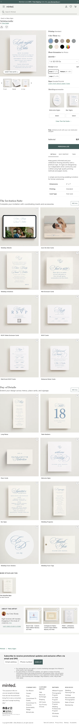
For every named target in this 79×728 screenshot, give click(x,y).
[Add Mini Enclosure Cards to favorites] (77, 253)
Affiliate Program (57, 691)
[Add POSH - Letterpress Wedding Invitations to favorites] (75, 609)
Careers (28, 693)
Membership (69, 705)
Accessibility (73, 722)
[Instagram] (11, 708)
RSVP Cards (45, 335)
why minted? (64, 154)
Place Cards (4, 478)
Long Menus (4, 434)
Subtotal (51, 139)
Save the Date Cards (47, 248)
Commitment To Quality (31, 699)
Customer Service (42, 688)
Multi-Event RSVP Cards (8, 379)
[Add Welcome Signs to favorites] (77, 439)
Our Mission (30, 691)
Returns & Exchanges (42, 696)
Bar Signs (4, 522)
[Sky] (50, 41)
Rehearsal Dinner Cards (48, 379)
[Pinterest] (6, 708)
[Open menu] (3, 6)
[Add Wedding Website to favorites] (37, 209)
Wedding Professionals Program (56, 709)
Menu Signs (12, 648)
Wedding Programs (47, 522)
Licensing (55, 716)
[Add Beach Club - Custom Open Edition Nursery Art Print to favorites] (40, 609)
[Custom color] (68, 46)
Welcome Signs (46, 478)
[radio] (53, 71)
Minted (2, 648)
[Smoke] (62, 41)
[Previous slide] (1, 83)
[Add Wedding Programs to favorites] (77, 483)
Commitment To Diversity (31, 704)
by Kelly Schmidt (4, 597)
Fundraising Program (55, 703)
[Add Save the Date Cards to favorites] (77, 209)
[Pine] (50, 46)
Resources (69, 687)
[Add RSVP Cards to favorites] (77, 296)
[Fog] (73, 41)
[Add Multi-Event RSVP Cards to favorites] (37, 340)
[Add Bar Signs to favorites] (37, 483)
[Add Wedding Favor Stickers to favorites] (37, 527)
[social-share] (1, 27)
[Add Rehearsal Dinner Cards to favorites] (77, 340)
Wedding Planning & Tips (70, 691)
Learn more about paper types (59, 83)
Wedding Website (6, 248)
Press (28, 696)
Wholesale (55, 713)
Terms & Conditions (49, 722)
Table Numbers (45, 434)
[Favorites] (70, 6)
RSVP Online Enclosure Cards (10, 335)
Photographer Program (56, 694)
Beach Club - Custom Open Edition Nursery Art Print (32, 627)
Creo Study (5, 23)
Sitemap (66, 722)
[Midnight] (62, 46)
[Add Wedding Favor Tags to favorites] (77, 527)
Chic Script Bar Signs (5, 595)
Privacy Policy (59, 722)
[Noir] (56, 41)
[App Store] (11, 711)
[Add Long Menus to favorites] (37, 395)
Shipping (42, 699)
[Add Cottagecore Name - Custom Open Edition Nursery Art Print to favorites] (58, 609)
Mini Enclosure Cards (47, 291)
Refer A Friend (69, 702)
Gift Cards (42, 702)
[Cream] (56, 46)
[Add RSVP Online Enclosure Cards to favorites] (37, 296)
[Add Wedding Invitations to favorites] (37, 253)
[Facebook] (3, 708)
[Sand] (68, 41)
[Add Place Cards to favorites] (37, 439)
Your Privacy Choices (43, 706)
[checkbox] (57, 115)
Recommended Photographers (70, 699)
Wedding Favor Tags (47, 565)
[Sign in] (66, 6)
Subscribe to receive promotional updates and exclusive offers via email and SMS (34, 657)
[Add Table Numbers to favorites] (77, 395)
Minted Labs (30, 712)
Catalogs (68, 695)
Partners (55, 687)
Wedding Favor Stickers (8, 565)
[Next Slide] (76, 100)
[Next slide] (31, 83)
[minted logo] (10, 7)
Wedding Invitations (7, 291)
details (53, 154)
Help (40, 692)
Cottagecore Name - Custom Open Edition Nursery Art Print (50, 627)
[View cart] (75, 6)
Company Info (31, 687)
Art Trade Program (55, 699)
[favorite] (6, 27)
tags (74, 154)
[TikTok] (8, 708)
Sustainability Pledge (30, 708)
